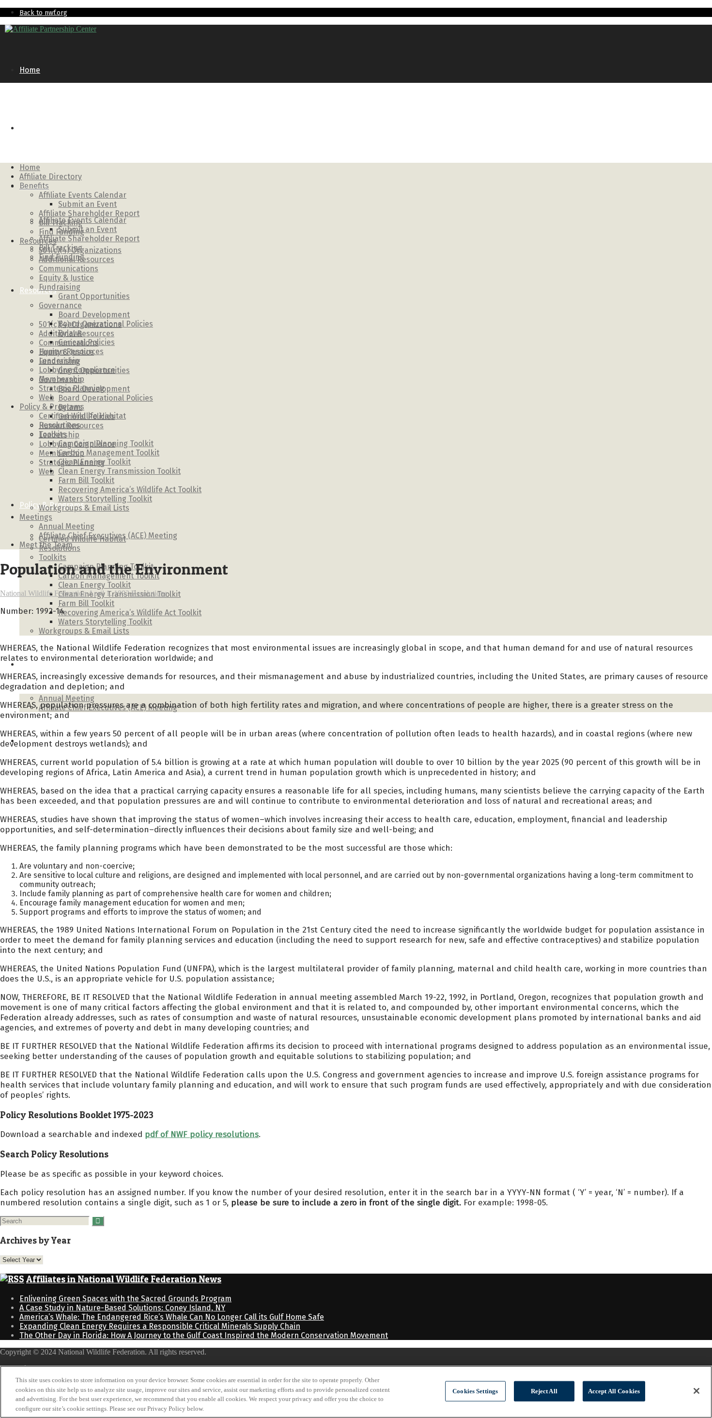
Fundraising (59, 287)
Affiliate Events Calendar (82, 220)
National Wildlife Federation (43, 593)
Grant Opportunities (94, 296)
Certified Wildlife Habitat (82, 416)
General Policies (86, 342)
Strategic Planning (72, 388)
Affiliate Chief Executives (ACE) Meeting (108, 535)
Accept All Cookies (614, 1391)
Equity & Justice (66, 277)
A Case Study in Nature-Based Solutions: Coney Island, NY (122, 1307)
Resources (38, 290)
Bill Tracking (60, 222)
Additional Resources (76, 259)
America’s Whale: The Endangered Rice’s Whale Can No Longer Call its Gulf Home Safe (171, 1317)
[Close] (696, 1391)
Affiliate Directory (50, 128)
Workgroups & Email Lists (84, 631)
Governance (60, 305)
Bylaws (70, 333)
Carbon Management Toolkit (108, 452)
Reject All (544, 1391)
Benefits (34, 185)
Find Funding (61, 231)
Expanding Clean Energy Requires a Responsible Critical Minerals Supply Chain (159, 1326)
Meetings (35, 664)
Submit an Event (87, 229)
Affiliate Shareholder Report (89, 238)
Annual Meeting (66, 698)
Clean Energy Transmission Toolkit (119, 471)
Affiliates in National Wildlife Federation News (123, 1279)
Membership (61, 379)
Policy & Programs (51, 406)
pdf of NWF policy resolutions (202, 1134)
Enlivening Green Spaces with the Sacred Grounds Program (125, 1298)
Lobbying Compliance (77, 369)
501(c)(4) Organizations (80, 250)
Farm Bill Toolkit (86, 603)
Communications (68, 268)
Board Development (94, 314)
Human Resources (71, 351)
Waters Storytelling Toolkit (105, 621)
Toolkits (52, 557)
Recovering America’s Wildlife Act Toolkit (129, 612)
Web (46, 471)
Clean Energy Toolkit (94, 585)
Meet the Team (46, 544)
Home (29, 70)
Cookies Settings (475, 1391)
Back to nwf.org (43, 13)
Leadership (59, 360)
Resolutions (59, 425)
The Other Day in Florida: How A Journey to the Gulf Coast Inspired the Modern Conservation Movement (203, 1335)
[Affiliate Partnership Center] (50, 29)
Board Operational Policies (105, 398)
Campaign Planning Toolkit (106, 443)
